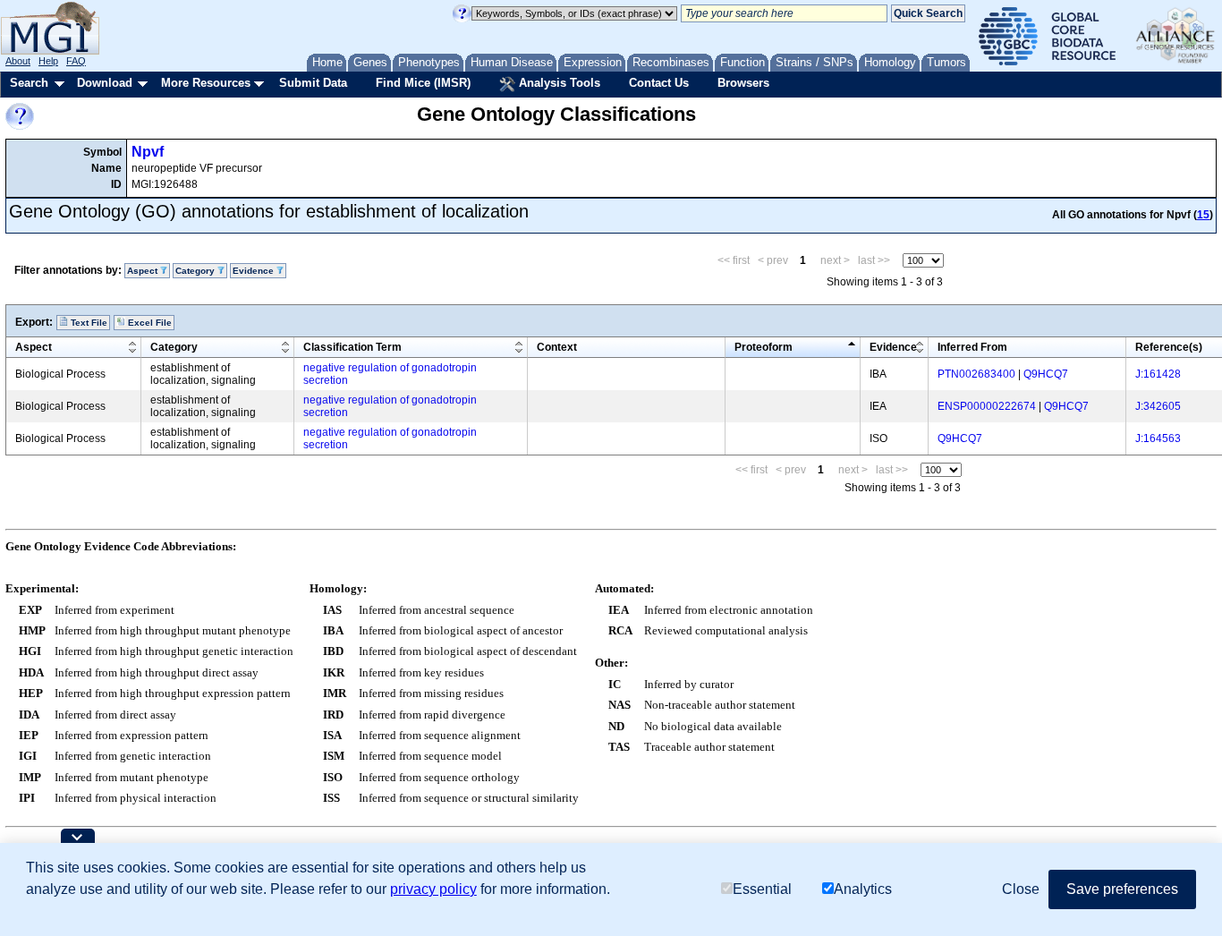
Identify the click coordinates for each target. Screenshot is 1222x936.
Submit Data (313, 82)
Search (29, 82)
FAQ (76, 60)
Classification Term (352, 347)
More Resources (205, 82)
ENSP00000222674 (987, 406)
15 (1203, 214)
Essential (762, 889)
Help (48, 60)
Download (104, 82)
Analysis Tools (557, 82)
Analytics (863, 889)
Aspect (33, 347)
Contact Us (659, 82)
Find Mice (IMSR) (423, 82)
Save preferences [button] (1122, 889)
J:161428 (1158, 374)
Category (174, 347)
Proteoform (763, 347)
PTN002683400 (976, 374)
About (17, 60)
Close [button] (1021, 889)
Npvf (148, 151)
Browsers (743, 82)
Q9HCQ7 (1045, 374)
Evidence (893, 347)
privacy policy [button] (433, 889)
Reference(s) (1168, 347)
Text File (87, 323)
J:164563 (1158, 438)
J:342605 (1158, 406)
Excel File (148, 323)
